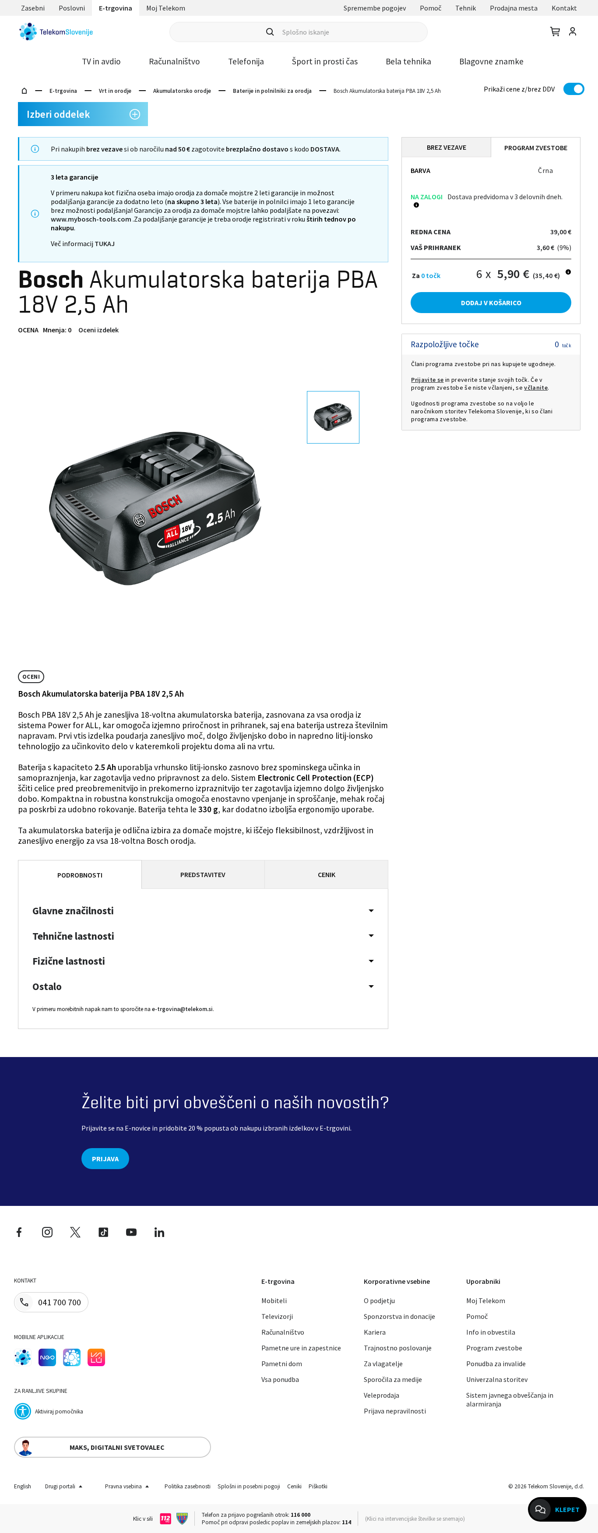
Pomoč (430, 8)
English (22, 1486)
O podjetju (379, 1300)
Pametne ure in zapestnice (301, 1347)
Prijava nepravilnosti (395, 1410)
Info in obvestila (490, 1332)
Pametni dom (281, 1363)
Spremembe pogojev (375, 8)
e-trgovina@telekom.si (182, 1009)
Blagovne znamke (491, 61)
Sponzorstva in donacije (399, 1316)
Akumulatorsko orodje (182, 91)
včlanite (536, 387)
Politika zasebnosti (188, 1486)
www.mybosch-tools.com (91, 219)
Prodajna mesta (514, 8)
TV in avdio (101, 61)
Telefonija (246, 61)
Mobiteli (274, 1300)
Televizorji (277, 1316)
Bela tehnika (408, 61)
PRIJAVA (105, 1158)
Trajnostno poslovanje (398, 1347)
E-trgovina (115, 8)
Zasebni (33, 8)
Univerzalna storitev (497, 1379)
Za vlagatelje (383, 1363)
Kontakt (564, 8)
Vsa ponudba (280, 1379)
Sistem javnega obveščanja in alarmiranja (509, 1399)
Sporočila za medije (393, 1379)
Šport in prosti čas (325, 61)
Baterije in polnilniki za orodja (272, 91)
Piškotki (318, 1486)
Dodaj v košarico (491, 302)
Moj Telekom (165, 8)
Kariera (375, 1332)
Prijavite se (427, 380)
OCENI (31, 676)
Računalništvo (174, 61)
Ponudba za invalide (496, 1363)
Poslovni (72, 8)
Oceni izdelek (98, 329)
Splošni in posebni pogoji (249, 1486)
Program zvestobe (494, 1347)
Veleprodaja (381, 1395)
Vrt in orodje (115, 91)
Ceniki (294, 1486)
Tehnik (465, 8)
